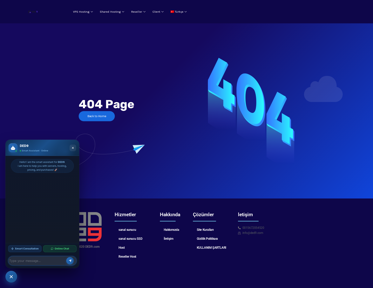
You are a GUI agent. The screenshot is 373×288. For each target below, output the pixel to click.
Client (156, 11)
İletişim (168, 239)
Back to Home (96, 116)
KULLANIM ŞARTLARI (211, 247)
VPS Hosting (81, 11)
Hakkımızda (171, 230)
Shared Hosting (110, 11)
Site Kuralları (205, 230)
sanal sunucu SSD (130, 239)
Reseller (136, 11)
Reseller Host (127, 256)
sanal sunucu (127, 230)
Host (122, 247)
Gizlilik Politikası (207, 239)
